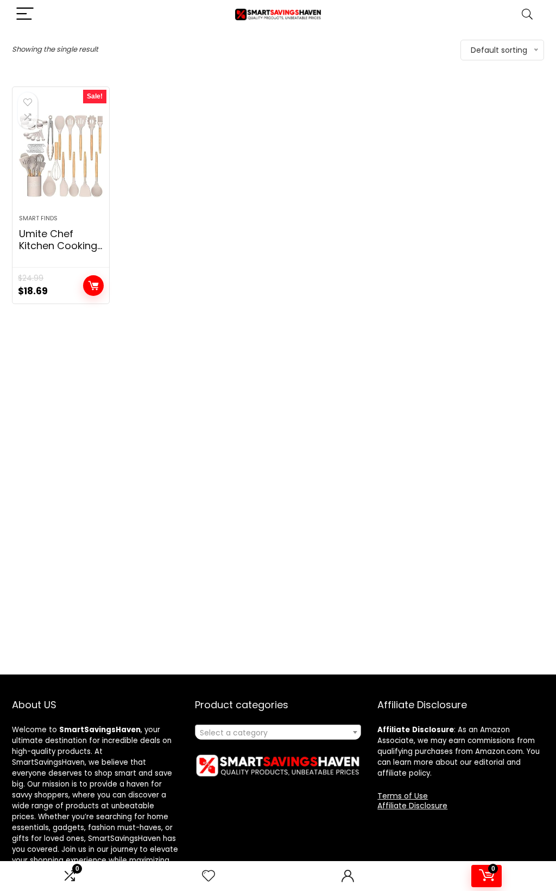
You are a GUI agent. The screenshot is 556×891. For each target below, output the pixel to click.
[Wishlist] (208, 876)
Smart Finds (38, 218)
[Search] (527, 14)
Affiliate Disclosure (412, 805)
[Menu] (25, 14)
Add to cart (93, 285)
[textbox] (278, 732)
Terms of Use (402, 795)
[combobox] (278, 732)
